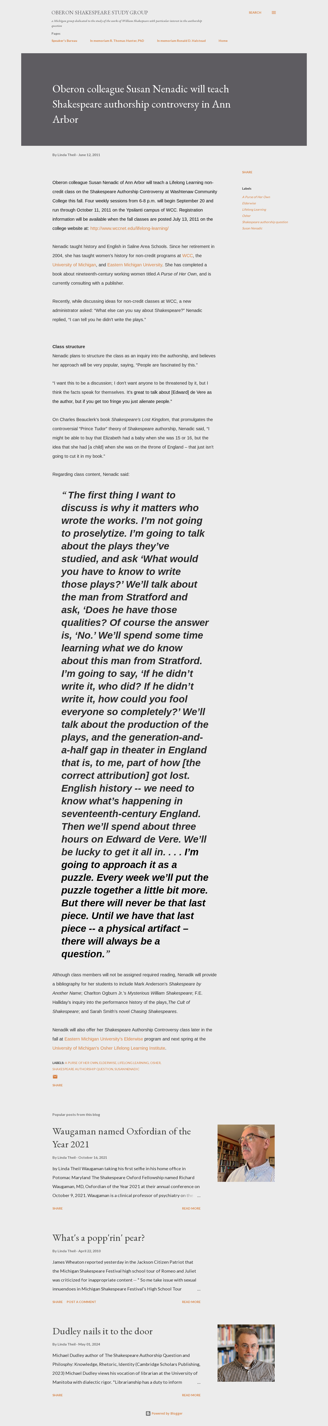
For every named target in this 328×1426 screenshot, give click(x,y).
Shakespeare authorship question (265, 222)
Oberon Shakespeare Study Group (100, 12)
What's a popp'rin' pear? (98, 1237)
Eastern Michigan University (134, 264)
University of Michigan (74, 264)
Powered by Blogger (167, 1413)
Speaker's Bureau (64, 40)
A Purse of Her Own (256, 197)
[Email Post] (55, 1078)
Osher (246, 216)
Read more (191, 1208)
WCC (187, 255)
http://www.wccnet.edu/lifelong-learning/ (129, 228)
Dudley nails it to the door (102, 1330)
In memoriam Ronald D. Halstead (181, 40)
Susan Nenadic (252, 228)
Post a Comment (81, 1302)
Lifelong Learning (254, 209)
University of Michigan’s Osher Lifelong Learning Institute (108, 1048)
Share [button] (247, 172)
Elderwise (249, 203)
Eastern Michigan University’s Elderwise (103, 1038)
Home (223, 40)
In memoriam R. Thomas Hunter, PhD (117, 40)
